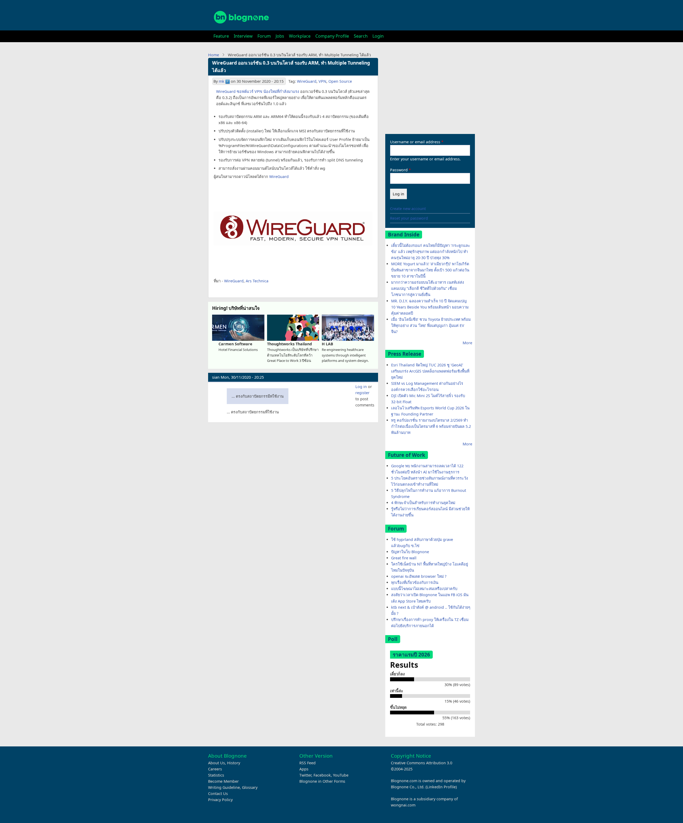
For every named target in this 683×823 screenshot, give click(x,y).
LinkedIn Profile (441, 786)
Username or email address (415, 141)
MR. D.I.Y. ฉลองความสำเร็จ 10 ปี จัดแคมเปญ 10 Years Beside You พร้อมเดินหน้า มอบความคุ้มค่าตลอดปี (429, 307)
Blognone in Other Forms (322, 781)
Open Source (340, 81)
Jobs (280, 36)
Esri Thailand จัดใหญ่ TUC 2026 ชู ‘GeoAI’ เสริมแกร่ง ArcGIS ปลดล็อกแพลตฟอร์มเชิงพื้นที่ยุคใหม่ (430, 371)
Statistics (216, 775)
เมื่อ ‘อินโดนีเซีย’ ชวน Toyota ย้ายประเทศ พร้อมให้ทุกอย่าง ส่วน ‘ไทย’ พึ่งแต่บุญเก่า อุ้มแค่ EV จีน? (431, 325)
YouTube (340, 775)
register (362, 392)
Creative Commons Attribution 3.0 (421, 762)
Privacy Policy (220, 799)
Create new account (408, 208)
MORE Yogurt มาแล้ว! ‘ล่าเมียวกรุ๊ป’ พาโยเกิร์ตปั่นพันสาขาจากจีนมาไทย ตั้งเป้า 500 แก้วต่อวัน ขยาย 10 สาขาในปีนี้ (430, 270)
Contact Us (218, 793)
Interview (243, 36)
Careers (215, 768)
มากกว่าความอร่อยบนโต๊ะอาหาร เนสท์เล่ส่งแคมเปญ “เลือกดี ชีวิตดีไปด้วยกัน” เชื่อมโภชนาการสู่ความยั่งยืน (427, 288)
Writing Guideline (224, 787)
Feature (221, 36)
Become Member (223, 781)
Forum (264, 36)
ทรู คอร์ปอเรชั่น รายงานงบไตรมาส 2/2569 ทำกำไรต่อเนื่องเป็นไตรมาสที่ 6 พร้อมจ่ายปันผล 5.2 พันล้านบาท (431, 426)
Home (213, 54)
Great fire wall (403, 557)
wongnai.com (403, 805)
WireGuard (306, 81)
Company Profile (332, 36)
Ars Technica (257, 280)
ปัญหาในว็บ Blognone (410, 551)
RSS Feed (307, 762)
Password (399, 169)
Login (378, 36)
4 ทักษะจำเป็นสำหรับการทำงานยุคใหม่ (423, 502)
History (233, 762)
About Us (216, 762)
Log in (361, 386)
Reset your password (409, 218)
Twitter (305, 775)
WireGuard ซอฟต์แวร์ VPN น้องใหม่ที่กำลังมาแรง (257, 91)
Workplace (300, 36)
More (467, 342)
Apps (303, 768)
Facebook (322, 775)
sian (216, 377)
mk (221, 81)
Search (361, 36)
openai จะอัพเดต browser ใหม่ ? (418, 576)
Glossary (249, 787)
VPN (322, 81)
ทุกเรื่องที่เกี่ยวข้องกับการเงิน (414, 582)
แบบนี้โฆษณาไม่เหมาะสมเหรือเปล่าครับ (424, 588)
